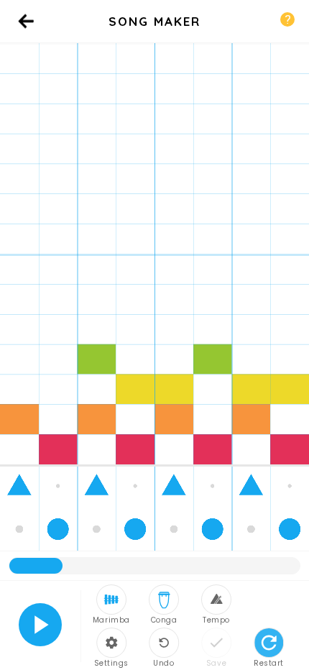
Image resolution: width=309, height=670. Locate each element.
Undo (163, 663)
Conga (164, 620)
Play (40, 624)
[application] (154, 311)
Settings (111, 663)
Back (26, 35)
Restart (269, 663)
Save (216, 663)
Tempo (216, 620)
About (287, 19)
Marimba (111, 620)
